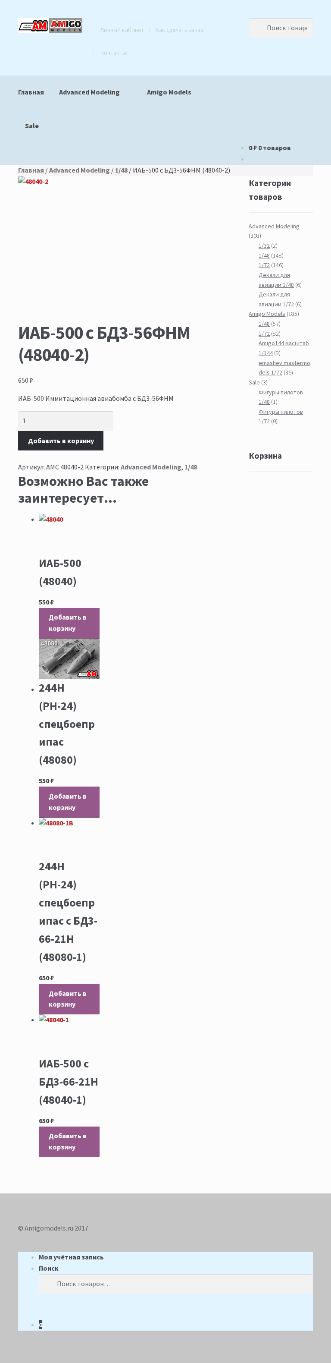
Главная (31, 92)
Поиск (49, 1268)
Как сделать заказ (179, 30)
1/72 (264, 265)
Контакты (113, 53)
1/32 (264, 245)
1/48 (121, 170)
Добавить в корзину (61, 440)
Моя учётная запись (71, 1257)
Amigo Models (169, 92)
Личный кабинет (122, 30)
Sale (32, 125)
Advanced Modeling (89, 92)
